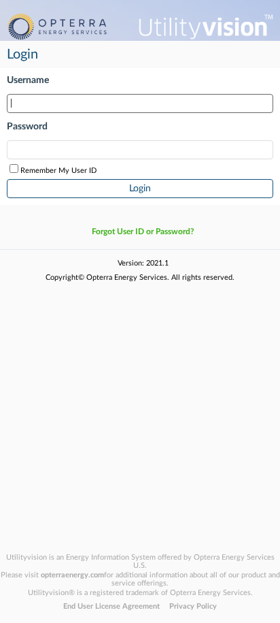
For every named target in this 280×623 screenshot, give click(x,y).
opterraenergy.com (72, 575)
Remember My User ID (58, 170)
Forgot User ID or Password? (143, 231)
